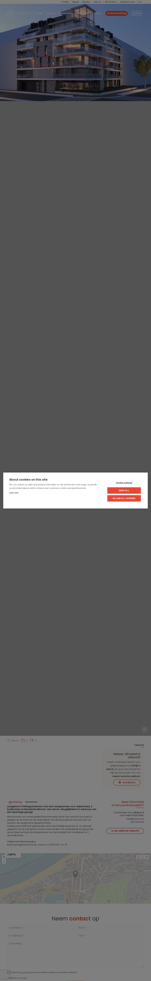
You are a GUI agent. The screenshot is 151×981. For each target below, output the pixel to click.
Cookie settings (124, 483)
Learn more (14, 493)
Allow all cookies (124, 498)
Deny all (124, 490)
